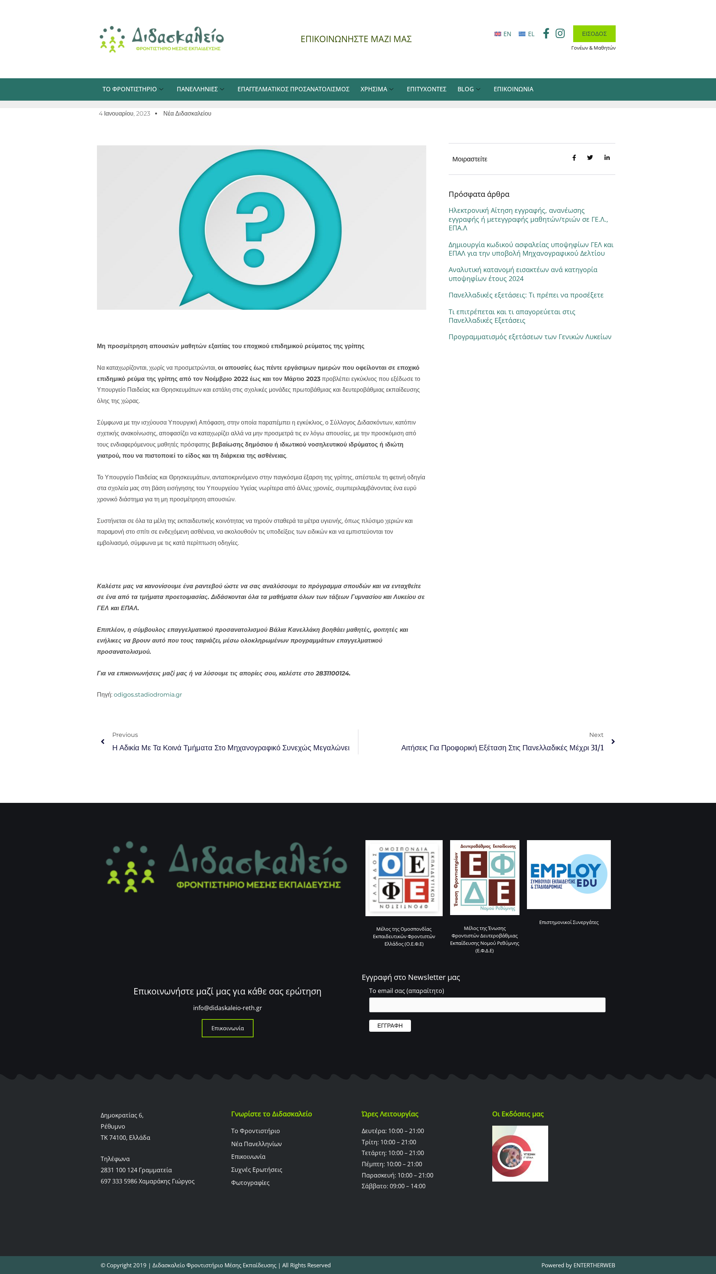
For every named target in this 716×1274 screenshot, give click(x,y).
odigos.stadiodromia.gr (148, 694)
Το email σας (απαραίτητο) (406, 991)
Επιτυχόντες (426, 89)
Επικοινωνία (513, 89)
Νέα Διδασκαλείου (187, 113)
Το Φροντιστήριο (130, 89)
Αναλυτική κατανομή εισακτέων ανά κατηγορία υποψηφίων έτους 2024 (523, 274)
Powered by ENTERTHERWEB (578, 1265)
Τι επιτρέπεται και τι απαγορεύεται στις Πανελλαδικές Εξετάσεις (512, 316)
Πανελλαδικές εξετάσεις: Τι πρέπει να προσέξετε (526, 294)
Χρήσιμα (374, 89)
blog (466, 89)
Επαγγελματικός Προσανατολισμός (293, 89)
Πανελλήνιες (197, 89)
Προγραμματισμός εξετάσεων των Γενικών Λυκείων (530, 336)
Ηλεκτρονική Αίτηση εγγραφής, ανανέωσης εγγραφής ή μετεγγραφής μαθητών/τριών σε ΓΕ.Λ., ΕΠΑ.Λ (528, 219)
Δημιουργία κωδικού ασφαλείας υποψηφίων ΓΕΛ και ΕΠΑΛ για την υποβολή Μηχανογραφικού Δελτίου (531, 249)
